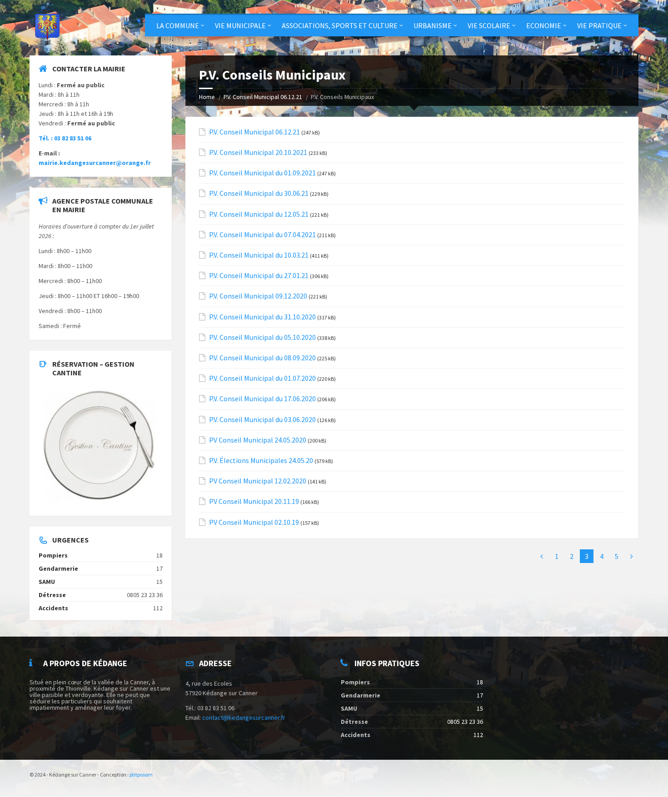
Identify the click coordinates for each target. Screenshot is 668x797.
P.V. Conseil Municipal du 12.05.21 (259, 214)
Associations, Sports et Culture (340, 25)
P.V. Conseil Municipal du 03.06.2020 (262, 419)
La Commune (177, 25)
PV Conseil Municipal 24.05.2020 (257, 440)
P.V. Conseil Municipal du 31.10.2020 (262, 317)
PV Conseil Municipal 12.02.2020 (257, 481)
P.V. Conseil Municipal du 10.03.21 (259, 255)
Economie (543, 25)
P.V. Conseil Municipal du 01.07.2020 (262, 378)
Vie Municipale (240, 25)
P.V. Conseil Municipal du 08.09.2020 (262, 358)
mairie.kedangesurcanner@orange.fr (95, 163)
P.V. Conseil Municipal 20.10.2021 (258, 152)
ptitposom (141, 774)
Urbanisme (433, 25)
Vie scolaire (489, 25)
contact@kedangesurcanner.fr (243, 717)
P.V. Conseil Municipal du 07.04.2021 (262, 234)
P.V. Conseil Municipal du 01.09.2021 (262, 173)
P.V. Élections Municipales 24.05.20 (261, 460)
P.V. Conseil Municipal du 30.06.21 (259, 193)
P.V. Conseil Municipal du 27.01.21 (259, 275)
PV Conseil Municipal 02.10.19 (254, 522)
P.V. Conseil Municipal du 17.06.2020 (262, 398)
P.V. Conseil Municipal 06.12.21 (263, 97)
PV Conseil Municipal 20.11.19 (254, 501)
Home (207, 97)
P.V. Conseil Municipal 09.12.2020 (258, 296)
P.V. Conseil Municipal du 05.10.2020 (262, 337)
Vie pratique (599, 25)
